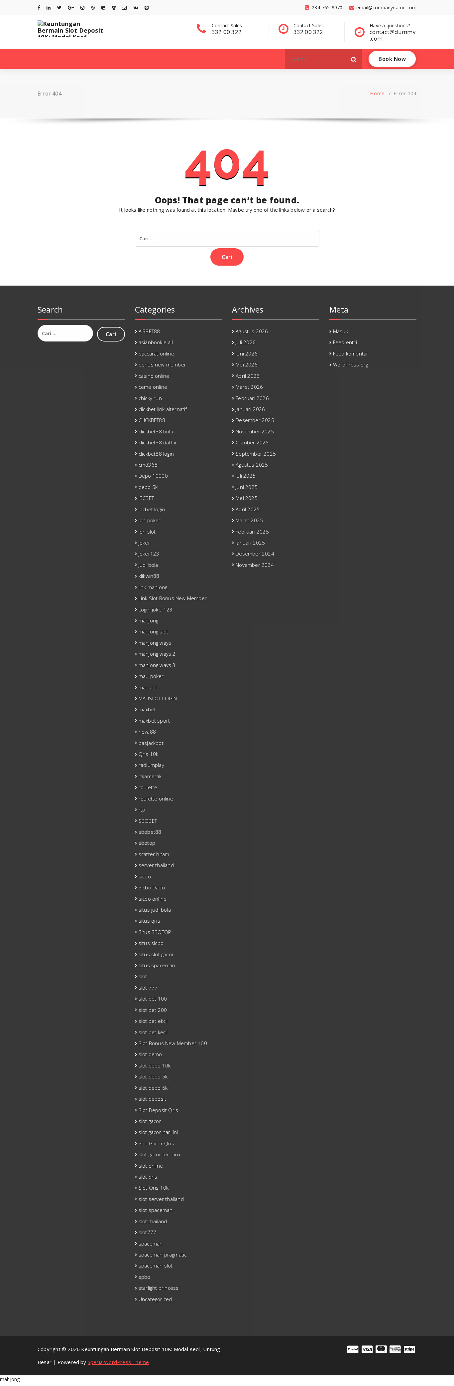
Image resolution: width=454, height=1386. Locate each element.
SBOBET (148, 820)
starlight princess (159, 1287)
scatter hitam (154, 854)
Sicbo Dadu (152, 887)
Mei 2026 (247, 364)
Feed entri (345, 342)
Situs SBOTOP (155, 932)
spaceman (151, 1243)
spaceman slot (156, 1265)
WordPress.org (350, 364)
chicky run (150, 398)
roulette (148, 787)
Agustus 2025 (252, 464)
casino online (154, 375)
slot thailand (153, 1221)
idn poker (150, 520)
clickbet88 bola (156, 431)
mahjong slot (153, 631)
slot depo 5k (153, 1076)
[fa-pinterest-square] (147, 7)
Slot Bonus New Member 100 (173, 1043)
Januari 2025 (250, 542)
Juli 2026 (246, 342)
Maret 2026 (249, 386)
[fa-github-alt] (103, 7)
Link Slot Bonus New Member (173, 598)
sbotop (147, 842)
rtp (142, 809)
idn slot (147, 531)
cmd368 (148, 464)
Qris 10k (149, 754)
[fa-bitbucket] (114, 7)
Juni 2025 (247, 487)
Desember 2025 (255, 420)
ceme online (153, 386)
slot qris (148, 1176)
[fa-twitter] (59, 7)
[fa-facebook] (39, 7)
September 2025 (256, 453)
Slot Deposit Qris (158, 1110)
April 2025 (248, 509)
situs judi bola (155, 909)
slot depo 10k (155, 1065)
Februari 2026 (252, 398)
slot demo (150, 1054)
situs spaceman (157, 965)
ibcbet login (152, 509)
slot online (151, 1165)
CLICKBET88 (152, 420)
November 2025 (255, 431)
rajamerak (150, 776)
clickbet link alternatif (163, 409)
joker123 (149, 553)
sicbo (145, 876)
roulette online (156, 798)
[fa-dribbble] (93, 7)
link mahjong (153, 587)
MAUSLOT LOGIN (158, 698)
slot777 (147, 1232)
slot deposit (152, 1098)
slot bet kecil (153, 1032)
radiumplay (151, 765)
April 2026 (248, 375)
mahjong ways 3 (157, 665)
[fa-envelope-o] (124, 7)
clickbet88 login (156, 453)
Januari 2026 (250, 409)
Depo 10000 (153, 475)
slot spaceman (156, 1210)
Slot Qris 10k (154, 1187)
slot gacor (150, 1121)
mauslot (148, 687)
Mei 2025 (247, 498)
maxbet (147, 709)
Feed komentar (351, 353)
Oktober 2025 (252, 442)
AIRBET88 (149, 331)
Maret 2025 (249, 520)
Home (377, 93)
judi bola (148, 565)
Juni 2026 (247, 353)
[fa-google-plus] (71, 7)
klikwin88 (149, 576)
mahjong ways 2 (157, 653)
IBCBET (146, 498)
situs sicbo (151, 943)
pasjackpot (151, 743)
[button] (354, 59)
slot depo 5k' (154, 1087)
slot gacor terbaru (159, 1154)
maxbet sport (154, 720)
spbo (145, 1276)
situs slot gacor (156, 954)
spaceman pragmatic (163, 1254)
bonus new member (162, 364)
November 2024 (255, 565)
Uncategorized (155, 1299)
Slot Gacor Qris (156, 1143)
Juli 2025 (246, 475)
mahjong (148, 620)
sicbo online (153, 898)
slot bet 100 (153, 998)
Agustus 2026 (252, 331)
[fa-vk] (135, 7)
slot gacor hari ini (158, 1132)
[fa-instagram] (82, 7)
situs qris (149, 920)
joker (144, 542)
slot (143, 976)
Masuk (340, 331)
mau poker (151, 676)
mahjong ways (155, 642)
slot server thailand (161, 1199)
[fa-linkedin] (49, 7)
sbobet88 (150, 831)
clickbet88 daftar (158, 442)
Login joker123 (156, 609)
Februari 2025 (252, 531)
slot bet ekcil (153, 1021)
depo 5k (148, 487)
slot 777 (148, 987)
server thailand (156, 865)
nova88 (147, 731)
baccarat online (156, 353)
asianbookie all (156, 342)
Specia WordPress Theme (118, 1362)
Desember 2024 (255, 553)
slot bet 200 (153, 1010)
